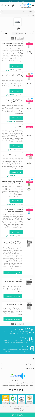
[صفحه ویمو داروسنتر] (15, 390)
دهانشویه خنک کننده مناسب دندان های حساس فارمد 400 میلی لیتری (12, 210)
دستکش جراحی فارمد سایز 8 (14, 305)
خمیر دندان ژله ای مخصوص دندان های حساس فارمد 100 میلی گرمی (13, 243)
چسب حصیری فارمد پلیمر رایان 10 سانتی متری (13, 282)
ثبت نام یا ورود (13, 1)
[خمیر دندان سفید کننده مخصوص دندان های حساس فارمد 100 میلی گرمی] (30, 52)
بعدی (21, 38)
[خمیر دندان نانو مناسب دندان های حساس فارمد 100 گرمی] (29, 108)
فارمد (22, 41)
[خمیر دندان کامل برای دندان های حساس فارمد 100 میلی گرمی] (29, 83)
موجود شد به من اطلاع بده (12, 273)
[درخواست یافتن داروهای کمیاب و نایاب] (13, 5)
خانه (33, 16)
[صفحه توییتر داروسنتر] (20, 390)
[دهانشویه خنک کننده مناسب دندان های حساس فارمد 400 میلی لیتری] (29, 218)
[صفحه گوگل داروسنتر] (17, 390)
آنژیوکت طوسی (19, 127)
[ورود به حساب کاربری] (6, 5)
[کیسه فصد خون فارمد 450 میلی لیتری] (29, 163)
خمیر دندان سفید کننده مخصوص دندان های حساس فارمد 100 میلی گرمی (12, 44)
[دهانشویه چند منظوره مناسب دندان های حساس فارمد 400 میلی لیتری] (29, 189)
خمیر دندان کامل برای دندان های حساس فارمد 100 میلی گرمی (12, 76)
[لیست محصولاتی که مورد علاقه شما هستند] (9, 5)
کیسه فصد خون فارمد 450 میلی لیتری (13, 155)
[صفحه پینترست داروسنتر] (10, 390)
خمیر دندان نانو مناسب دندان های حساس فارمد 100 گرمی (14, 101)
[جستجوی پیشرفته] (2, 12)
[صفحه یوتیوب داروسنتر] (12, 390)
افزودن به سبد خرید (16, 66)
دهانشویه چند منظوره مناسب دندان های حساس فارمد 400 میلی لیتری (12, 182)
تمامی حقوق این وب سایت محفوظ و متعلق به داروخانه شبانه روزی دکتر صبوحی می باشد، (17, 407)
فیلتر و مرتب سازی (17, 415)
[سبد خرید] (2, 5)
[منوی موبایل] (33, 5)
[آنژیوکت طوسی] (29, 135)
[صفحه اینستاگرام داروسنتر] (22, 390)
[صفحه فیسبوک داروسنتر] (25, 390)
